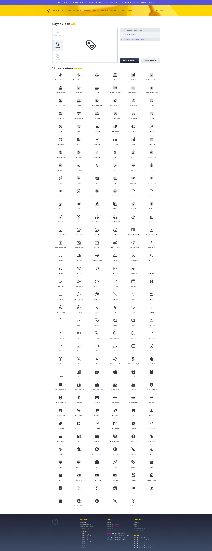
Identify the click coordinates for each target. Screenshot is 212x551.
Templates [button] (86, 11)
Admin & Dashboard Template (118, 533)
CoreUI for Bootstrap (86, 536)
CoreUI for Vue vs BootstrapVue (144, 540)
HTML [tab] (123, 30)
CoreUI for (113, 524)
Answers (136, 522)
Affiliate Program (85, 528)
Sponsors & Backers (140, 528)
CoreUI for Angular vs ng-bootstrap (145, 542)
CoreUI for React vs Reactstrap (144, 548)
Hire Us (136, 526)
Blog (135, 524)
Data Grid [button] (96, 11)
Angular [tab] (129, 30)
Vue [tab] (141, 30)
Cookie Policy (138, 530)
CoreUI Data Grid (85, 544)
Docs (69, 11)
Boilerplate (113, 11)
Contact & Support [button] (126, 11)
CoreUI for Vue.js (85, 540)
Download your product (87, 526)
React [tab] (136, 30)
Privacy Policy (139, 532)
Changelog (83, 522)
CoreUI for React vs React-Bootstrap (146, 546)
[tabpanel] (140, 36)
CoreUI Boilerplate (86, 542)
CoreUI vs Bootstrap (140, 538)
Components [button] (77, 11)
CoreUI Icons (84, 546)
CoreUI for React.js (86, 538)
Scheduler (104, 11)
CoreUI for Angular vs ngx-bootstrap (146, 544)
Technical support (85, 524)
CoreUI (109, 522)
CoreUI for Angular (86, 534)
